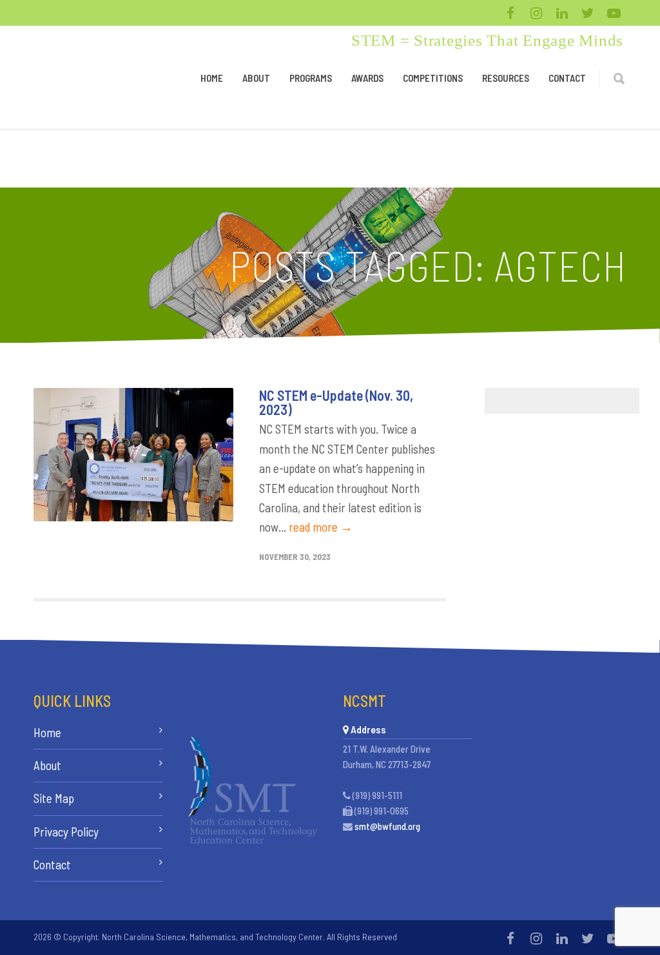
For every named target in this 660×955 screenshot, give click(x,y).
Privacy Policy (66, 831)
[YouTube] (613, 13)
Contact (567, 78)
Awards (367, 78)
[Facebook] (510, 13)
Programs (310, 78)
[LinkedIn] (562, 13)
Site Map (54, 798)
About (256, 78)
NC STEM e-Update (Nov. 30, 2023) (336, 402)
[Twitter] (588, 13)
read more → (321, 526)
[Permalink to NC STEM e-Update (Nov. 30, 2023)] (133, 454)
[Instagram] (536, 13)
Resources (505, 78)
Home (211, 78)
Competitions (433, 78)
